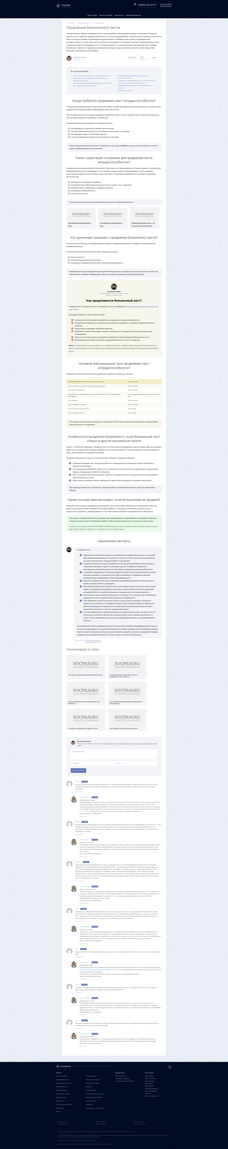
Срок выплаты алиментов (122, 1078)
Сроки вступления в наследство (124, 1081)
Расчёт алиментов (120, 1076)
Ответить (84, 781)
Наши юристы (119, 15)
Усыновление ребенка (92, 1083)
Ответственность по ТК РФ (64, 1104)
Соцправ (65, 5)
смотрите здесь (129, 1131)
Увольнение (89, 1104)
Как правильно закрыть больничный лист (124, 728)
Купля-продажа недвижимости (95, 1094)
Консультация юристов (152, 1096)
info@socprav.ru (63, 1124)
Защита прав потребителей (94, 1097)
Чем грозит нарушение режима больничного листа (85, 675)
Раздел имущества (61, 1090)
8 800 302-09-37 (140, 1124)
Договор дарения (91, 1090)
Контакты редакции (151, 1091)
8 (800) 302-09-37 (147, 4)
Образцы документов (133, 15)
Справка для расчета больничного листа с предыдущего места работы (124, 676)
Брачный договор (91, 1076)
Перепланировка (61, 1097)
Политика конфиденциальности (103, 1144)
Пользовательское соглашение (67, 1144)
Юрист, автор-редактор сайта (93, 640)
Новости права (149, 1086)
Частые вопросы (150, 1081)
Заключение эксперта (125, 90)
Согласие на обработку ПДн (85, 1144)
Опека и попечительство (93, 1079)
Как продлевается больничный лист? (85, 86)
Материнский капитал (62, 1079)
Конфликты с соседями (63, 1094)
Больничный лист (91, 1101)
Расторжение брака (62, 1087)
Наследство (59, 1101)
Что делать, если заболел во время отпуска (83, 728)
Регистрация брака (61, 1076)
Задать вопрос (92, 15)
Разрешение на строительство (95, 1108)
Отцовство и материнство (64, 1083)
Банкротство (60, 1108)
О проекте (148, 1093)
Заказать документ (106, 15)
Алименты (89, 1087)
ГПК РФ (58, 1112)
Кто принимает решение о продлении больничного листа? (92, 83)
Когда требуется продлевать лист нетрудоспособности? (92, 76)
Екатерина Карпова (79, 57)
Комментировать (78, 770)
